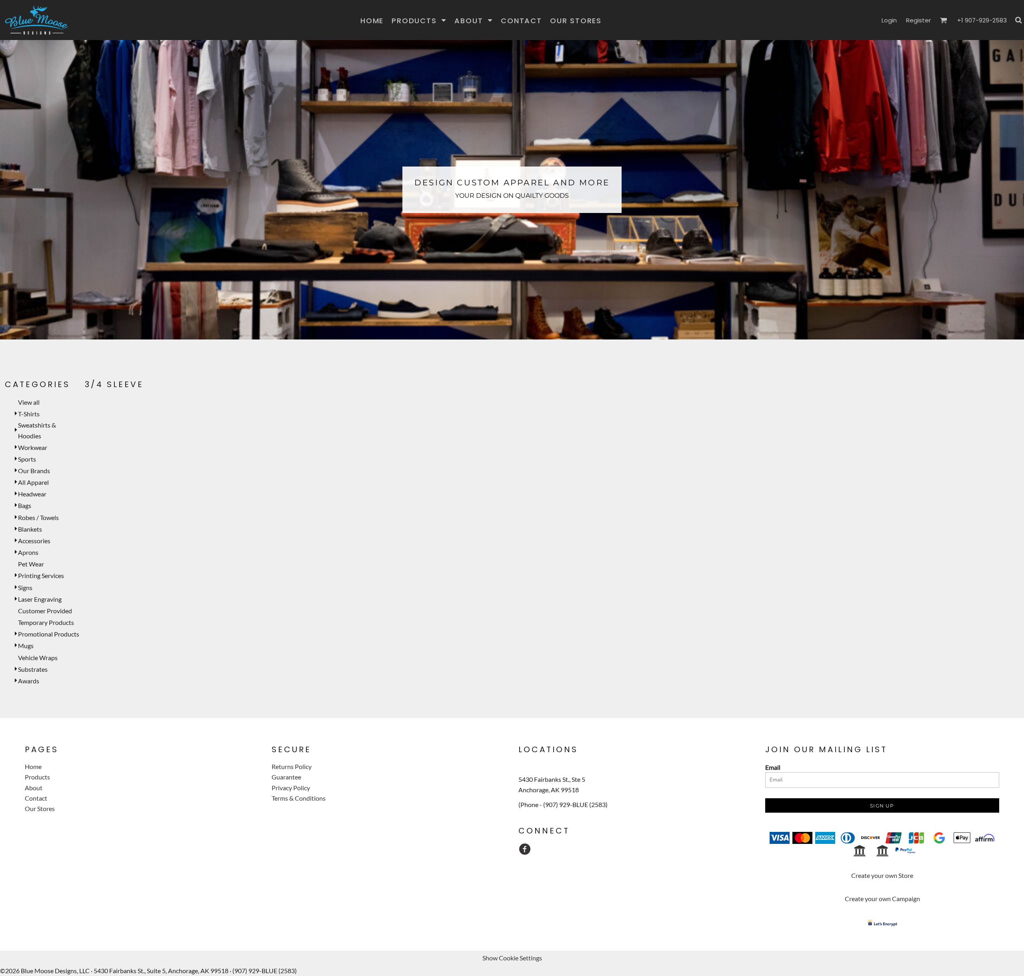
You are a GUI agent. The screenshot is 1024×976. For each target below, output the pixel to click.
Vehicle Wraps (38, 657)
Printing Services (41, 575)
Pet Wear (31, 564)
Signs (25, 587)
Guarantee (286, 777)
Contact (36, 798)
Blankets (30, 529)
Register (918, 20)
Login (889, 20)
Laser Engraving (40, 599)
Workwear (32, 447)
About (33, 787)
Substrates (33, 669)
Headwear (32, 494)
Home (33, 766)
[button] (419, 20)
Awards (28, 681)
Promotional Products (48, 634)
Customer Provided (45, 611)
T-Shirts (29, 414)
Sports (27, 459)
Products (37, 777)
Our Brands (34, 470)
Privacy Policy (291, 787)
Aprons (28, 552)
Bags (24, 505)
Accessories (34, 540)
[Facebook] (524, 849)
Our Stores (40, 808)
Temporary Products (46, 622)
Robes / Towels (38, 517)
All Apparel (33, 482)
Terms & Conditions (299, 798)
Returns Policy (292, 766)
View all (29, 402)
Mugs (26, 645)
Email (772, 767)
